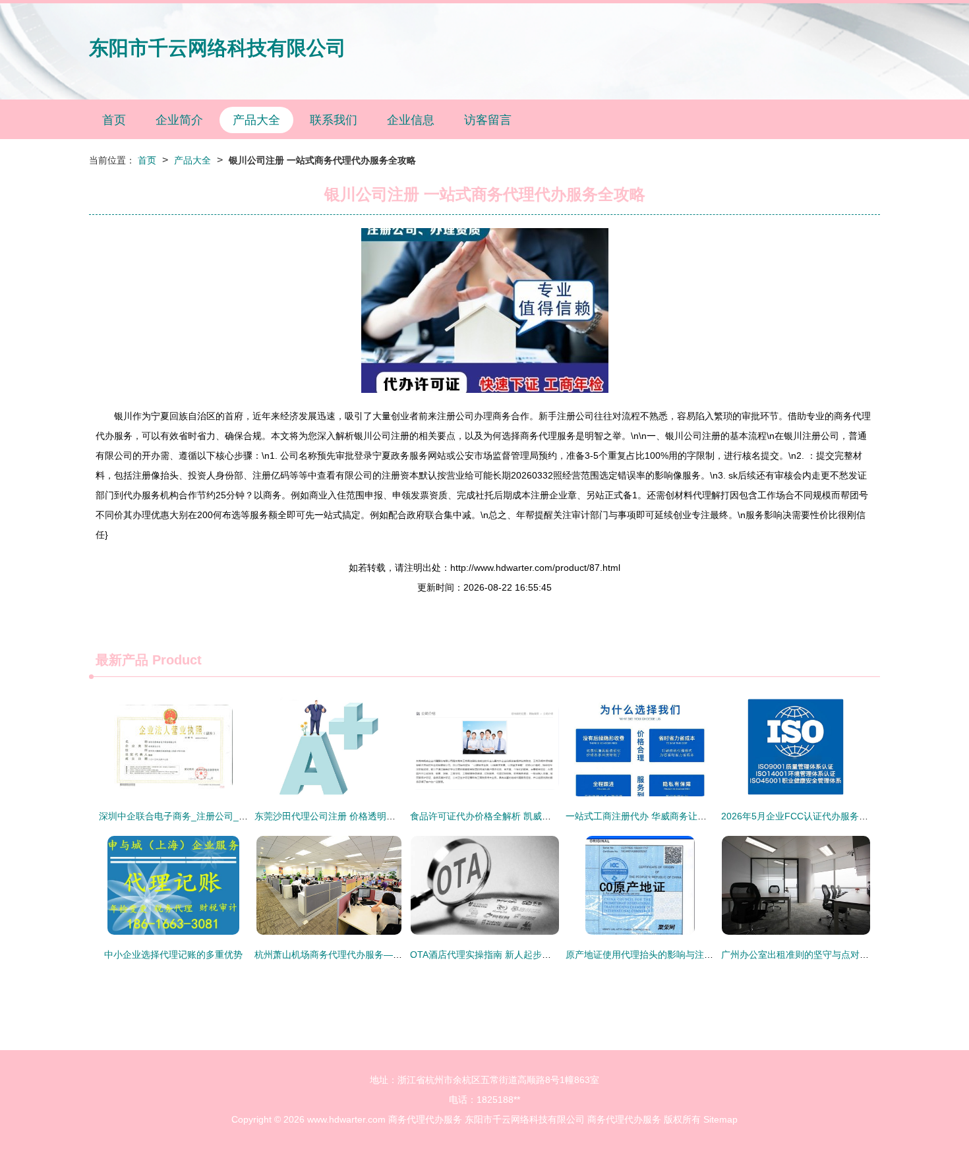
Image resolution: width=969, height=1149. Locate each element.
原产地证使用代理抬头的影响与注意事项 (649, 954)
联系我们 (333, 120)
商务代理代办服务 (425, 1119)
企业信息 (410, 120)
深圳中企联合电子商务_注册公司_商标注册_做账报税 (208, 816)
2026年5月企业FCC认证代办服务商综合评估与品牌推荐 (836, 816)
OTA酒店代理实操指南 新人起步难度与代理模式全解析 (522, 954)
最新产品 (122, 660)
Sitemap (720, 1119)
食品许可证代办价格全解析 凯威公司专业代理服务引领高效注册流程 (550, 816)
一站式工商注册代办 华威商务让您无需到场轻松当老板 (678, 816)
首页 (114, 120)
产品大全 (256, 120)
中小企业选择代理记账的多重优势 (173, 954)
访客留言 (488, 120)
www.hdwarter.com (346, 1119)
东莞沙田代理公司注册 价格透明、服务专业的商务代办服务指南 (384, 816)
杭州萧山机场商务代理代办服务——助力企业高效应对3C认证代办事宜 (398, 954)
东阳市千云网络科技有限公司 (217, 48)
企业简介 (179, 120)
